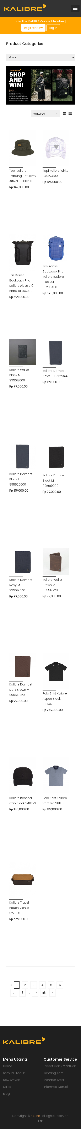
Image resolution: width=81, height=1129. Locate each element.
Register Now (33, 28)
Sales (7, 1087)
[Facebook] (38, 1121)
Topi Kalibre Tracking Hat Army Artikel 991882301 (22, 176)
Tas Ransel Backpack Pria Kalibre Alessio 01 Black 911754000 (21, 283)
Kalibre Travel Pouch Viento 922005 (19, 907)
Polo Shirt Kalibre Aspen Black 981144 (55, 698)
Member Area (54, 1080)
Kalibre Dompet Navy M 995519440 (20, 585)
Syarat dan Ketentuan (60, 1066)
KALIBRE (36, 1116)
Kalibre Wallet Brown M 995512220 (52, 585)
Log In (53, 28)
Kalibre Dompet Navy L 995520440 (56, 373)
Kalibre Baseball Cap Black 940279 (22, 800)
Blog (6, 1094)
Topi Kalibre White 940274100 (56, 173)
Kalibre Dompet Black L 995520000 (20, 479)
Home (7, 1066)
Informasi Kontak (56, 1087)
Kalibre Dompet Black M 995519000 (54, 480)
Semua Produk (14, 1073)
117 (35, 993)
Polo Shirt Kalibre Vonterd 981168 (55, 800)
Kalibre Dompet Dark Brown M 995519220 (20, 689)
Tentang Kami (54, 1073)
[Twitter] (41, 1121)
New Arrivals (12, 1080)
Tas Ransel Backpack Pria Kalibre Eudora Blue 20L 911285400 (53, 276)
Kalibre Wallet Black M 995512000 (19, 375)
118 (44, 993)
